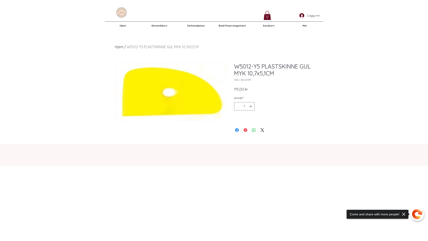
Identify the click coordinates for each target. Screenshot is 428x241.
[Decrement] (237, 106)
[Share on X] (262, 130)
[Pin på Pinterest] (245, 130)
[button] (267, 15)
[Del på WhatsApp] (254, 130)
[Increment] (251, 106)
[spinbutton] (244, 106)
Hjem (119, 47)
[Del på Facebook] (237, 130)
